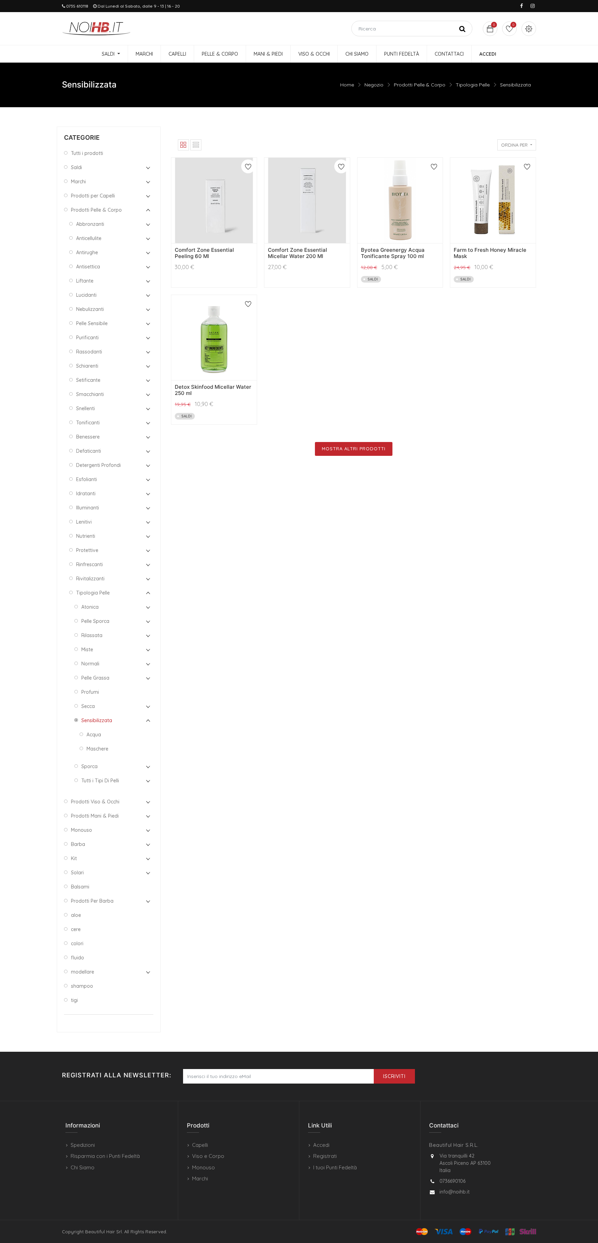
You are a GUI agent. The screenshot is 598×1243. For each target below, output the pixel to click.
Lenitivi (84, 522)
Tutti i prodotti (87, 153)
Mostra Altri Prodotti (354, 448)
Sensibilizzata (515, 85)
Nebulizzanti (90, 309)
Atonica (90, 607)
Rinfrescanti (89, 564)
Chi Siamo (82, 1167)
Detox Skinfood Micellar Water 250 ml (213, 390)
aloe (76, 915)
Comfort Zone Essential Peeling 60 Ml (204, 253)
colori (77, 943)
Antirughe (87, 252)
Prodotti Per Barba (92, 901)
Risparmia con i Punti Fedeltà (105, 1156)
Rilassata (91, 635)
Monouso (81, 830)
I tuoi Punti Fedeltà (335, 1167)
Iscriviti (394, 1076)
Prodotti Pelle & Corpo (419, 85)
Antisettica (88, 267)
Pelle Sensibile (92, 323)
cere (76, 929)
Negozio (373, 85)
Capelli (200, 1145)
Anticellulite (88, 238)
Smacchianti (90, 394)
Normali (90, 664)
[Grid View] (183, 144)
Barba (78, 844)
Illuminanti (87, 508)
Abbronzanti (90, 224)
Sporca (89, 766)
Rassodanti (89, 352)
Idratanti (86, 493)
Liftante (84, 281)
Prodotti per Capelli (93, 196)
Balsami (80, 887)
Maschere (97, 749)
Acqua (94, 734)
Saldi (76, 167)
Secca (88, 706)
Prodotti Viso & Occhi (95, 802)
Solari (77, 872)
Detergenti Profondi (98, 465)
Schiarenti (87, 366)
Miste (87, 649)
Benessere (88, 437)
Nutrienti (85, 536)
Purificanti (87, 337)
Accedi (321, 1145)
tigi (74, 1000)
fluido (77, 958)
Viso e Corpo (208, 1156)
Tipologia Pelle (473, 85)
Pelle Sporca (95, 621)
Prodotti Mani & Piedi (95, 816)
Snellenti (85, 408)
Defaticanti (88, 451)
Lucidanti (86, 295)
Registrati (325, 1156)
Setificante (88, 380)
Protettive (87, 550)
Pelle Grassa (95, 678)
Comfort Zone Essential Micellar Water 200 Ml (297, 253)
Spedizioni (83, 1145)
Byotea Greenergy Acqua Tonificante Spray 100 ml (393, 253)
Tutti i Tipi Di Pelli (100, 780)
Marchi (78, 181)
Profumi (90, 692)
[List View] (195, 144)
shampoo (82, 986)
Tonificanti (88, 423)
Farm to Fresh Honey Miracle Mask (490, 253)
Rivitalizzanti (90, 579)
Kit (74, 858)
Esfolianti (86, 479)
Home (347, 85)
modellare (82, 972)
